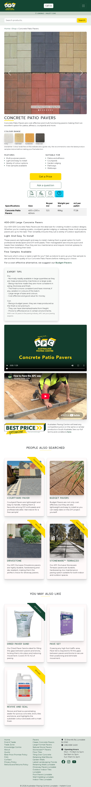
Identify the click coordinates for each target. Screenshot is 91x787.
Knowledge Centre (12, 747)
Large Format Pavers (42, 745)
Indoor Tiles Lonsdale (42, 779)
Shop (14, 28)
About (7, 750)
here (69, 432)
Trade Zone (9, 745)
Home (7, 28)
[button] (10, 73)
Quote (7, 752)
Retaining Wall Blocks (42, 757)
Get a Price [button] (45, 176)
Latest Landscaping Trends (45, 762)
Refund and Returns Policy (16, 764)
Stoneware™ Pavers (42, 750)
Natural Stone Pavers (42, 747)
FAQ (6, 757)
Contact (7, 759)
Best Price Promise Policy (15, 754)
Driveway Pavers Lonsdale (44, 767)
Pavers (36, 740)
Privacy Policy (10, 762)
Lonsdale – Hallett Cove (46, 13)
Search (82, 20)
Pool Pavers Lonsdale (42, 774)
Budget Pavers (64, 263)
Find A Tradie (10, 742)
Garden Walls (39, 759)
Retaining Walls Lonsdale (44, 764)
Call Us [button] (48, 6)
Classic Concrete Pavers (43, 742)
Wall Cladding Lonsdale (43, 777)
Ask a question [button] (45, 185)
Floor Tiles (37, 752)
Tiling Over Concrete (42, 754)
